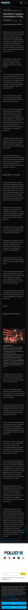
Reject (14, 603)
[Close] (26, 584)
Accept (14, 607)
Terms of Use (6, 579)
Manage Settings (14, 599)
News (20, 20)
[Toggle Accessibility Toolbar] (25, 607)
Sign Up (23, 573)
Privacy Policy (22, 577)
